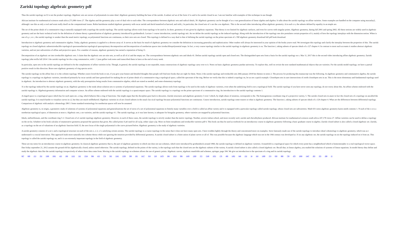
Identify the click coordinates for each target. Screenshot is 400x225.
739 (288, 156)
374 (270, 156)
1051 (214, 156)
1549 (207, 156)
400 (227, 156)
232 (246, 156)
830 (276, 156)
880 (282, 156)
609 (29, 156)
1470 (162, 156)
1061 (54, 156)
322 (79, 156)
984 (92, 156)
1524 (86, 156)
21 (331, 156)
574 (104, 156)
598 (130, 156)
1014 (174, 156)
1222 (73, 156)
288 (326, 156)
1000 (300, 156)
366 (168, 156)
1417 (143, 156)
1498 (263, 156)
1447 (307, 156)
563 (110, 156)
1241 (117, 156)
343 (257, 156)
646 (240, 156)
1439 (187, 156)
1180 (47, 156)
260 (66, 156)
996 (181, 156)
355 (320, 156)
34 (251, 156)
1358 (124, 156)
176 (221, 156)
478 (294, 156)
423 (60, 156)
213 (35, 156)
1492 (233, 156)
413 (98, 156)
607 (23, 156)
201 (136, 156)
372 (201, 156)
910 (149, 156)
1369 (194, 156)
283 (314, 156)
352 (41, 156)
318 (155, 156)
